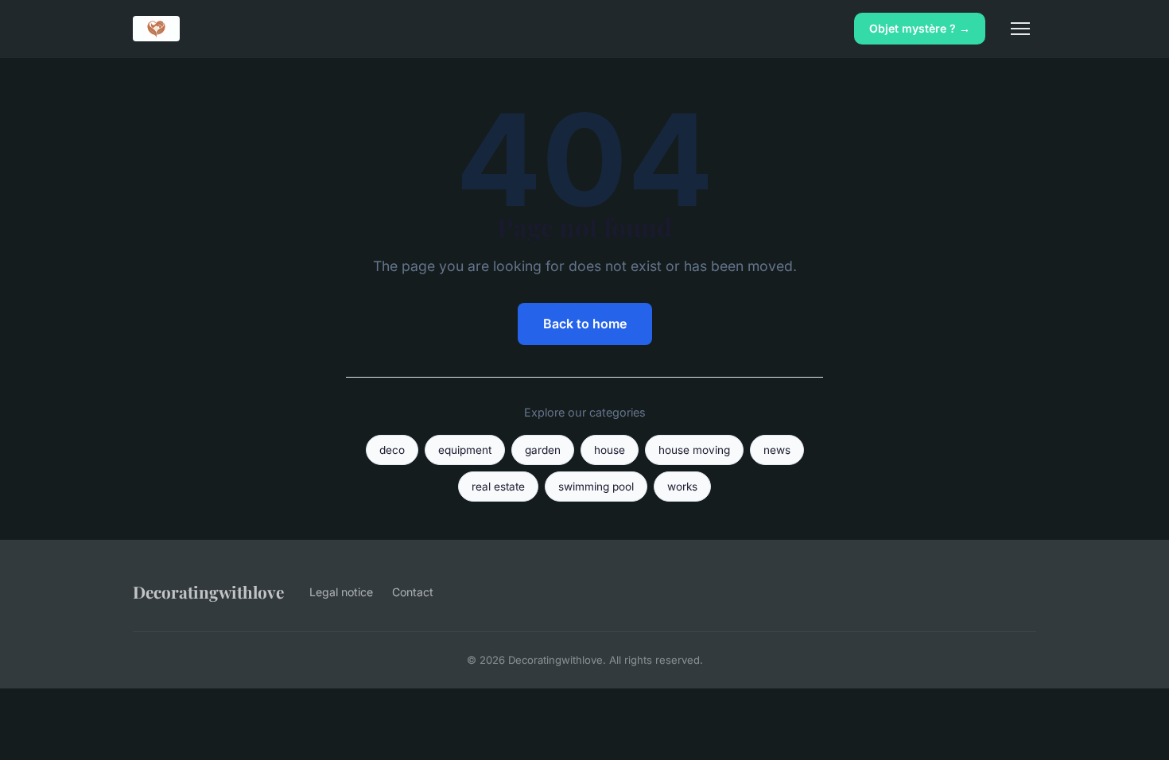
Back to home (585, 324)
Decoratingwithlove (208, 591)
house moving (694, 450)
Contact (412, 592)
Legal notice (341, 592)
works (682, 486)
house (609, 450)
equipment (464, 450)
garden (543, 450)
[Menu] (1020, 28)
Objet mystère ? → (919, 28)
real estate (498, 486)
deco (392, 450)
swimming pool (596, 486)
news (776, 450)
